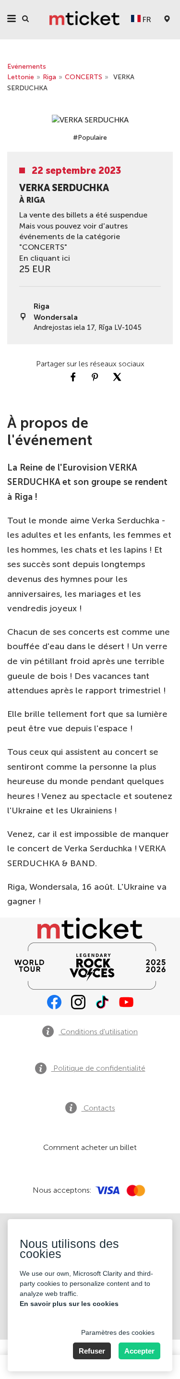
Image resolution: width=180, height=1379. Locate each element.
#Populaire (90, 137)
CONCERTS (83, 77)
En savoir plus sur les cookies (69, 1303)
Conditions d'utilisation (98, 1031)
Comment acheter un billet (90, 1147)
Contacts (98, 1108)
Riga (49, 77)
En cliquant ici (44, 258)
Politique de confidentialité (98, 1068)
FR (146, 19)
